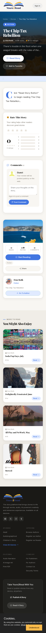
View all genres (10, 545)
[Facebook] (5, 519)
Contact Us (30, 567)
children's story (9, 540)
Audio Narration (9, 558)
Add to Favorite (15, 66)
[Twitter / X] (10, 519)
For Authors (30, 563)
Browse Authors (32, 532)
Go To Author (24, 293)
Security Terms (32, 571)
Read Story (15, 58)
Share (24, 268)
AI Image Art (8, 563)
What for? (25, 625)
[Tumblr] (21, 519)
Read (35, 360)
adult (5, 532)
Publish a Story (19, 597)
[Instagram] (16, 519)
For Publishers (31, 558)
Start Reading (24, 257)
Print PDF (6, 567)
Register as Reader (33, 540)
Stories (13, 19)
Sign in (37, 6)
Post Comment (20, 202)
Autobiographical (10, 536)
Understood (34, 627)
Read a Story (18, 605)
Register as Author (33, 536)
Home (5, 19)
